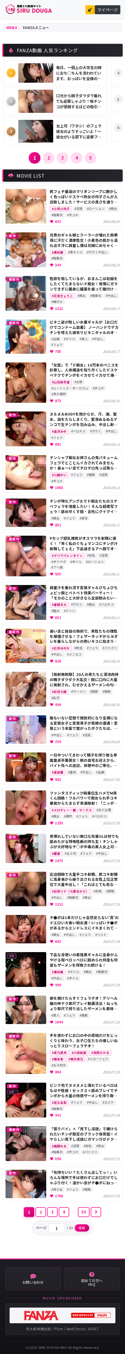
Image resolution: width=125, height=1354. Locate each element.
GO (82, 1227)
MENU (11, 27)
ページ (41, 1228)
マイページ (107, 9)
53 (83, 1212)
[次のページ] (96, 1212)
